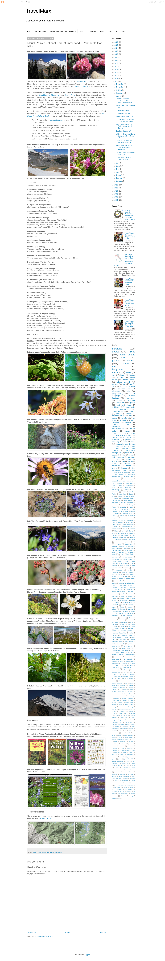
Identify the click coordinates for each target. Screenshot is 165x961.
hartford (114, 724)
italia (120, 730)
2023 (116, 51)
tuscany (125, 548)
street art (120, 403)
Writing (102, 31)
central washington (118, 691)
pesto (120, 759)
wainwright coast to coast (125, 444)
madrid (131, 633)
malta (115, 741)
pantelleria (118, 539)
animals (115, 425)
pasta (130, 644)
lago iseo (129, 574)
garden (120, 377)
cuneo (124, 492)
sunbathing (115, 663)
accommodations (118, 429)
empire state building (126, 707)
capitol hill (115, 524)
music (115, 366)
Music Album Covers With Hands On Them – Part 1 (129, 324)
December (120, 84)
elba (131, 563)
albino (114, 681)
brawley (130, 609)
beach (114, 464)
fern (121, 565)
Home (67, 933)
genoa (133, 568)
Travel (110, 31)
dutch (126, 704)
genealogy (122, 494)
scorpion (129, 657)
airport (122, 607)
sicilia (133, 433)
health (130, 570)
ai (123, 678)
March (118, 175)
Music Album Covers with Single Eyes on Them (130, 236)
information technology (121, 472)
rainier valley (119, 652)
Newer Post (32, 933)
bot (122, 555)
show (133, 446)
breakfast (122, 687)
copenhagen (131, 696)
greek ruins (131, 624)
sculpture (115, 461)
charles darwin (116, 693)
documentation (127, 526)
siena (130, 594)
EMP (131, 672)
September (120, 93)
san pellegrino (130, 654)
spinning (130, 546)
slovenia (122, 774)
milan (131, 744)
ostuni (131, 752)
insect (133, 472)
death (114, 561)
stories (125, 448)
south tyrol (129, 661)
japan (131, 494)
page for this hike (81, 86)
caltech (125, 689)
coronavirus (116, 466)
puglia (120, 483)
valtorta (128, 791)
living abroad (119, 474)
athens (114, 609)
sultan (120, 783)
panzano (130, 754)
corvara (114, 618)
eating (114, 707)
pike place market (126, 585)
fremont (132, 375)
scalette (117, 772)
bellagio (114, 687)
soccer (114, 776)
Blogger (86, 955)
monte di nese (130, 578)
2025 (116, 45)
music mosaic (129, 380)
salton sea (128, 544)
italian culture (127, 354)
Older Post (102, 933)
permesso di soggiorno (122, 542)
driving (131, 505)
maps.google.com (45, 818)
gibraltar (116, 715)
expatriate (124, 622)
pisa (128, 761)
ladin (113, 533)
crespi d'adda (127, 559)
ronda (114, 654)
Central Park (127, 602)
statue (117, 780)
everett (114, 711)
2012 (116, 185)
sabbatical (125, 509)
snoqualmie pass (117, 661)
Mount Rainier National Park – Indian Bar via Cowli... (124, 126)
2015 (116, 75)
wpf (119, 798)
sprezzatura (116, 548)
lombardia (123, 420)
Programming (91, 31)
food (123, 357)
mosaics (114, 748)
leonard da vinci (120, 628)
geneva (126, 568)
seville (122, 546)
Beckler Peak (70, 95)
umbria (117, 513)
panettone (132, 537)
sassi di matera (130, 769)
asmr (131, 683)
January (119, 181)
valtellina (128, 453)
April (118, 172)
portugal (123, 587)
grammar (132, 529)
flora (122, 375)
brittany (131, 687)
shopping (115, 442)
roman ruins (129, 483)
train (122, 665)
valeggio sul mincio (118, 791)
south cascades (124, 776)
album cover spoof (129, 470)
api (126, 683)
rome (113, 485)
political (128, 440)
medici (121, 578)
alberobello (130, 678)
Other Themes (120, 31)
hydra (131, 572)
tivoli (127, 598)
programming (117, 393)
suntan (127, 783)
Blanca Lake (55, 95)
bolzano (114, 555)
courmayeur (115, 700)
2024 (116, 48)
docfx (120, 704)
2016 (116, 72)
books (128, 373)
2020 (116, 60)
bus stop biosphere (127, 502)
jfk (125, 730)
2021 (116, 57)
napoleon (115, 750)
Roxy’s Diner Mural (122, 110)
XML (113, 678)
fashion (114, 565)
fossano (120, 713)
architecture (116, 407)
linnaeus (130, 628)
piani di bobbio (128, 759)
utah (125, 787)
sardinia (114, 546)
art (124, 384)
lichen (120, 737)
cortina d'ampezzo (127, 698)
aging (114, 607)
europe (131, 709)
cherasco (130, 613)
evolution (122, 711)
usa (132, 548)
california (132, 411)
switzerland (129, 485)
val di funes (116, 789)
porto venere (128, 646)
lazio (131, 533)
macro (133, 739)
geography (119, 570)
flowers (128, 466)
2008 (116, 197)
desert (127, 561)
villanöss (123, 796)
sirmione (114, 774)
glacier (114, 468)
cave (131, 689)
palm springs (128, 479)
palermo (128, 459)
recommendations (118, 411)
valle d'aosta (128, 500)
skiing (125, 442)
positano (114, 648)
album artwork (123, 382)
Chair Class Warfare (123, 113)
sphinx (130, 596)
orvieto (125, 752)
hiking (35, 852)
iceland (114, 437)
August (119, 96)
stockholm (125, 780)
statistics (132, 778)
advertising (115, 490)
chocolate (128, 490)
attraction (121, 552)
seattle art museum (118, 591)
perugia (122, 757)
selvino (114, 594)
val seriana (116, 500)
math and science (127, 386)
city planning (127, 615)
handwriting (129, 722)
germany (132, 713)
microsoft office (127, 635)
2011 (116, 188)
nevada (128, 422)
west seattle (116, 670)
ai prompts (129, 550)
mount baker (118, 581)
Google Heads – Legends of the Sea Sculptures (125, 120)
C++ (125, 672)
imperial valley (130, 407)
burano (114, 689)
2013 (116, 81)
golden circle (125, 715)
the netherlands (119, 785)
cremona (124, 700)
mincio (114, 746)
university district (127, 513)
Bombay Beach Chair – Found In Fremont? (124, 158)
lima (113, 496)
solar (123, 596)
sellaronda (115, 659)
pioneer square (130, 496)
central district (127, 557)
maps (131, 507)
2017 (116, 69)
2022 (116, 54)
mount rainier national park (46, 852)
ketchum (123, 626)
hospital (125, 726)
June (118, 166)
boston (130, 520)
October (119, 90)
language (117, 369)
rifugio (133, 765)
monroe (121, 746)
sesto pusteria (127, 659)
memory (131, 741)
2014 (116, 78)
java (123, 531)
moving (122, 748)
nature (128, 425)
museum (124, 363)
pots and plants (124, 405)
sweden (124, 663)
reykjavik (118, 544)
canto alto (129, 522)
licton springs (129, 737)
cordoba (116, 698)
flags (113, 713)
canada (123, 505)
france (114, 507)
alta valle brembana (124, 435)
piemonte (116, 391)
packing (123, 537)
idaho (116, 626)
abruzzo (130, 605)
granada (122, 624)
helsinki (121, 724)
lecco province (128, 735)
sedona (130, 591)
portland (114, 587)
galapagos (131, 457)
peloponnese (116, 646)
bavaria (131, 685)
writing (117, 602)
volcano (115, 455)
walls (123, 455)
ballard (130, 461)
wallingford (116, 427)
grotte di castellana (126, 720)
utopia (131, 787)
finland (131, 711)
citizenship (115, 559)
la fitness (130, 531)
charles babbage (127, 524)
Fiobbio (114, 674)
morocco (130, 746)
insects (131, 728)
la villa (128, 733)
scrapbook (124, 511)
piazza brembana (117, 761)
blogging (130, 552)
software (115, 596)
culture (114, 702)
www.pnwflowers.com (57, 120)
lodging (120, 496)
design (114, 704)
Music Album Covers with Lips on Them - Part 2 (130, 303)
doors (114, 620)
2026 (116, 42)
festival (125, 529)
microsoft (124, 744)
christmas (115, 615)
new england (125, 535)
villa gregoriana (122, 793)
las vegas (127, 437)
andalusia (115, 502)
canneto (127, 431)
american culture (118, 416)
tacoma (133, 783)
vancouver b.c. (128, 667)
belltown (114, 520)
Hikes (29, 31)
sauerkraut (129, 589)
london (114, 576)
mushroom (130, 748)
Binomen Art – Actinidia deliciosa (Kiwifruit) (124, 142)
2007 (116, 200)
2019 (116, 63)
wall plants (125, 418)
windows (126, 670)
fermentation (116, 529)
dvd (132, 704)
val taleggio (129, 789)
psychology (125, 763)
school (119, 400)
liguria (114, 739)
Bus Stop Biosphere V (123, 131)
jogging (131, 730)
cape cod (129, 555)
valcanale (130, 665)
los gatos (121, 739)
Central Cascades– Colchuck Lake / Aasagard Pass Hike (124, 100)
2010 (116, 191)
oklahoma (117, 752)
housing (124, 468)
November (120, 87)
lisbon (114, 631)
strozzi (114, 598)
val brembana (116, 550)
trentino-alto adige (127, 498)
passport (114, 757)
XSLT (119, 678)
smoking (130, 774)
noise (118, 459)
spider (120, 485)
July (117, 163)
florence (130, 360)
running (117, 767)
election (130, 620)
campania (115, 505)
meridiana (115, 744)
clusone (114, 696)
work (113, 487)
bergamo (117, 348)
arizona (130, 607)
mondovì (115, 535)
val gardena (123, 600)
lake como (132, 626)
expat (131, 492)
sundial (121, 598)
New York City (126, 487)
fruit (126, 713)
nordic (133, 750)
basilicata (122, 685)
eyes (131, 622)
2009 (116, 194)
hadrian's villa (116, 722)
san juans (118, 589)
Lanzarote (115, 605)
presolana (132, 587)
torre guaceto (131, 785)
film (130, 416)
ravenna (120, 765)
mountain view (128, 476)
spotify (126, 778)
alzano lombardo (117, 683)
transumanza (118, 787)
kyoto (122, 733)
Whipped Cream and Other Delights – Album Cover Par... (125, 136)
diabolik (114, 526)
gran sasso (124, 717)
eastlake (124, 563)
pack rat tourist (118, 644)
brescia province (117, 522)
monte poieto (116, 637)
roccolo (130, 652)
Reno (123, 605)
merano (114, 635)
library (114, 737)
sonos (133, 442)
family (114, 494)
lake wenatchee (123, 533)
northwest (123, 639)
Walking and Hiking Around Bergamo (63, 31)
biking (131, 455)
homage (124, 572)
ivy (113, 574)
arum (113, 552)
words (114, 798)
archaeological (121, 446)
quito (133, 542)
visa (123, 461)
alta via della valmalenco (125, 681)
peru (124, 433)
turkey (133, 511)
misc (128, 391)
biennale (122, 609)
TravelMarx (38, 11)
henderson (115, 572)
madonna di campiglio (119, 633)
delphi (120, 561)
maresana (115, 440)
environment (123, 709)
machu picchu (126, 631)
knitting (120, 574)
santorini (118, 657)
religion (116, 498)
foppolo (114, 624)
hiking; (133, 724)
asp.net (114, 685)
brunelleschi (116, 611)
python (114, 509)
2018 (116, 66)
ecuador (121, 620)
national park (125, 750)
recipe (127, 765)
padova (114, 754)
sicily (122, 594)
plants (115, 360)
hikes (127, 724)
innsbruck (124, 728)
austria (130, 518)
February (119, 178)
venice (114, 515)
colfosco (127, 464)
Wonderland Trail (83, 81)
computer (122, 696)
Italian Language (41, 31)
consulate (115, 492)
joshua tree (115, 733)
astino (123, 518)
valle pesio (115, 667)
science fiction (128, 772)
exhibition (131, 400)
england (115, 433)
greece (132, 403)
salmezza (125, 767)
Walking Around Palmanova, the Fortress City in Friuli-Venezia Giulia (130, 215)
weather (132, 600)
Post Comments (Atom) (45, 936)
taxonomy (132, 663)
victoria (122, 515)
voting (131, 796)
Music (81, 31)
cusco (123, 618)
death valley (129, 702)
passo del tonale (129, 539)
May (118, 169)
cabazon (125, 611)
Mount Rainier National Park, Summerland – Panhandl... (124, 147)
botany (114, 418)
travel (118, 414)
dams (130, 618)
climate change (128, 693)
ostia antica (129, 641)
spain (117, 448)
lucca (127, 739)
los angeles (123, 576)
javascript (123, 507)
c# (120, 689)
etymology (115, 622)
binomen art (124, 389)
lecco (119, 735)
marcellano (123, 741)
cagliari (133, 611)
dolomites (128, 414)
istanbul (114, 730)
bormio (123, 520)
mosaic (126, 637)
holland (117, 726)
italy (113, 375)
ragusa (133, 650)
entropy (114, 709)
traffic (116, 665)
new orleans (116, 479)
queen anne (126, 648)
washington (58, 852)
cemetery (115, 557)
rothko (121, 654)
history (116, 531)
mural (115, 372)
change (130, 691)
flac (127, 565)
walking (115, 384)
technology (130, 398)
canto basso (119, 613)
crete (131, 700)
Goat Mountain (44, 95)
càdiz (120, 702)
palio (122, 754)
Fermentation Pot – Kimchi (125, 116)
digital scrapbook (118, 457)
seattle (115, 351)
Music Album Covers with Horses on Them (129, 282)
